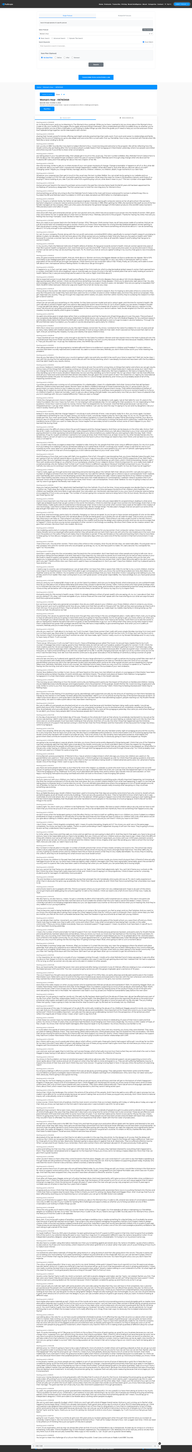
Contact (160, 4)
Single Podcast (67, 15)
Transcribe (116, 4)
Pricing (124, 4)
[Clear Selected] (149, 34)
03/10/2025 (59, 87)
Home (101, 4)
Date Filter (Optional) (48, 53)
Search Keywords (44, 42)
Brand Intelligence (134, 4)
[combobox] (96, 33)
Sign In (169, 4)
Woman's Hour (48, 87)
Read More (47, 109)
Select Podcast (43, 30)
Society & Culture (47, 94)
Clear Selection (148, 29)
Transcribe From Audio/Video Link (96, 77)
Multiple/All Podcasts (124, 15)
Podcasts (107, 4)
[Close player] (159, 1443)
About (144, 4)
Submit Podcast (181, 4)
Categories (152, 4)
